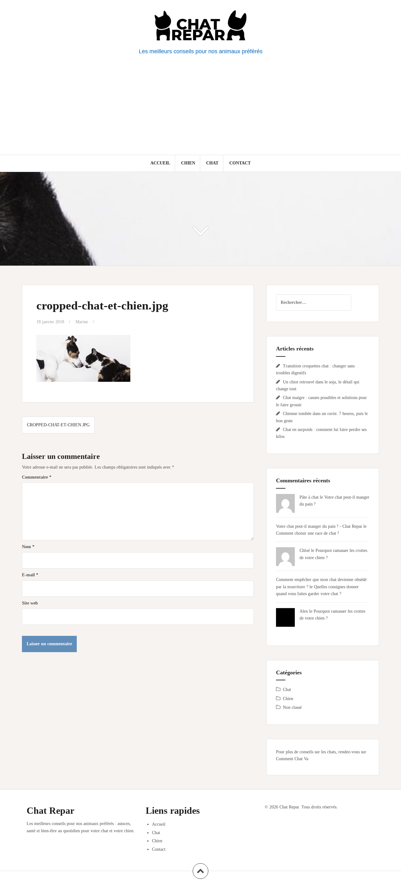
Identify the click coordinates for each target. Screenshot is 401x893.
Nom (28, 546)
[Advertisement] (200, 108)
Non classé (292, 707)
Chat (212, 163)
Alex (303, 611)
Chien (188, 163)
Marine (82, 321)
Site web (30, 603)
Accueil (160, 163)
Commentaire (36, 477)
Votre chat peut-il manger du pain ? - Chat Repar (319, 526)
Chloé (304, 550)
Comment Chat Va (292, 758)
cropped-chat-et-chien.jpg (58, 425)
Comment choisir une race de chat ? (307, 533)
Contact (240, 163)
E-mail (30, 575)
